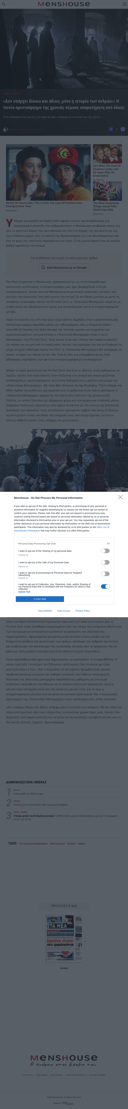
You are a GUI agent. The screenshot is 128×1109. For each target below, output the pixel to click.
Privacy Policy (83, 610)
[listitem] (64, 543)
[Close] (121, 498)
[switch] (105, 551)
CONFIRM (40, 599)
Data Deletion (45, 610)
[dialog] (64, 554)
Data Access (63, 610)
